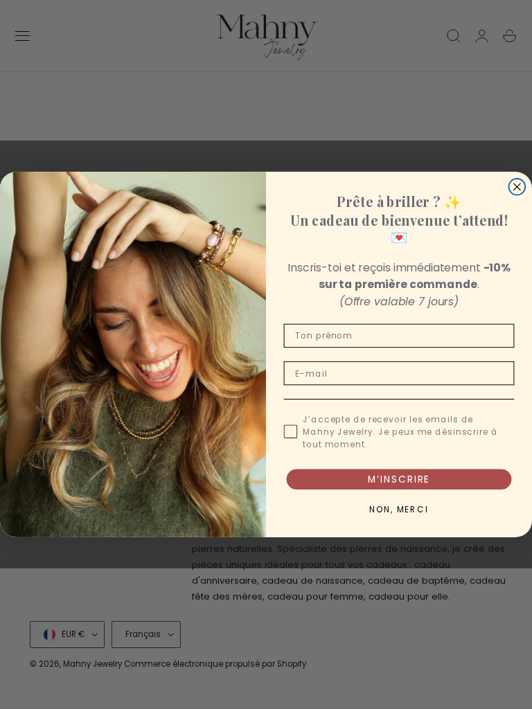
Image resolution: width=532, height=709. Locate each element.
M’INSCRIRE (399, 479)
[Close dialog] (517, 187)
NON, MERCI (399, 510)
